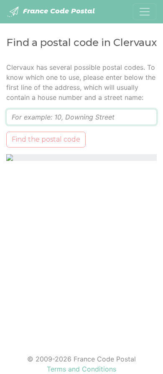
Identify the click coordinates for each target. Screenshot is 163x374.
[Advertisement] (81, 252)
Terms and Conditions (81, 369)
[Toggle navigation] (144, 11)
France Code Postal (58, 11)
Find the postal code (46, 139)
